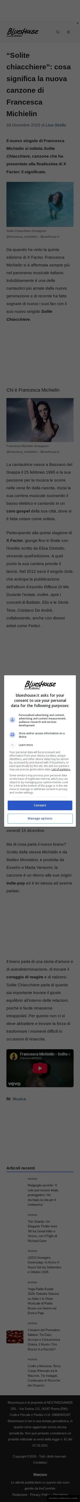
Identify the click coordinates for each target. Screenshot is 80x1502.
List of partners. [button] (61, 769)
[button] (40, 745)
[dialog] (40, 751)
